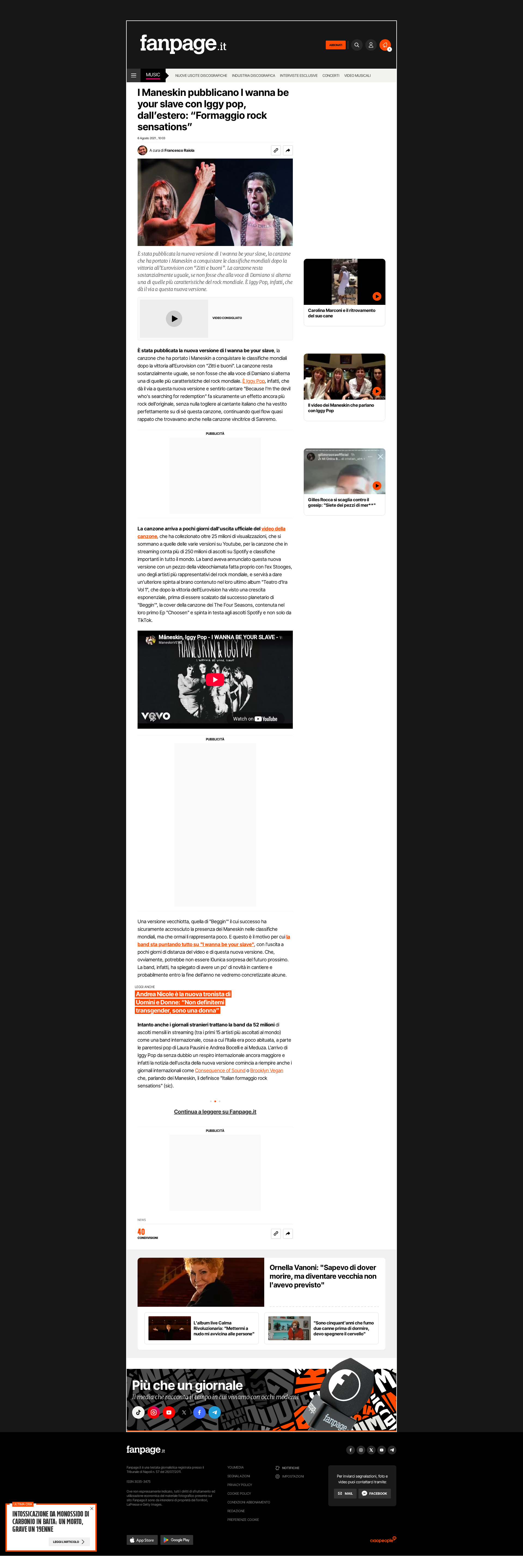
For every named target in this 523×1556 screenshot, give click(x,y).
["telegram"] (214, 1412)
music (153, 74)
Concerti (331, 75)
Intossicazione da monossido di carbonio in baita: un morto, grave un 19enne (50, 1521)
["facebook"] (199, 1412)
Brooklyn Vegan (266, 1070)
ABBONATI (335, 45)
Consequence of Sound (220, 1070)
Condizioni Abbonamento (248, 1502)
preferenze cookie (243, 1520)
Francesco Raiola (179, 150)
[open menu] (134, 75)
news (142, 1219)
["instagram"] (153, 1412)
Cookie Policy (239, 1493)
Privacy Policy (239, 1485)
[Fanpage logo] (176, 45)
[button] (288, 150)
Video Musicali (357, 75)
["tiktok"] (138, 1412)
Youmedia (235, 1467)
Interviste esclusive (299, 75)
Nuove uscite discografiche (201, 75)
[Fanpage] (146, 1450)
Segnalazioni (238, 1476)
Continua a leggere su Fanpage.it (215, 1111)
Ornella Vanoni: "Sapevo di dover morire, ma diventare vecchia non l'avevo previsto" (323, 1276)
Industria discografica (253, 75)
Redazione (236, 1511)
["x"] (184, 1412)
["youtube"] (169, 1412)
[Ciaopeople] (383, 1541)
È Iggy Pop (253, 381)
